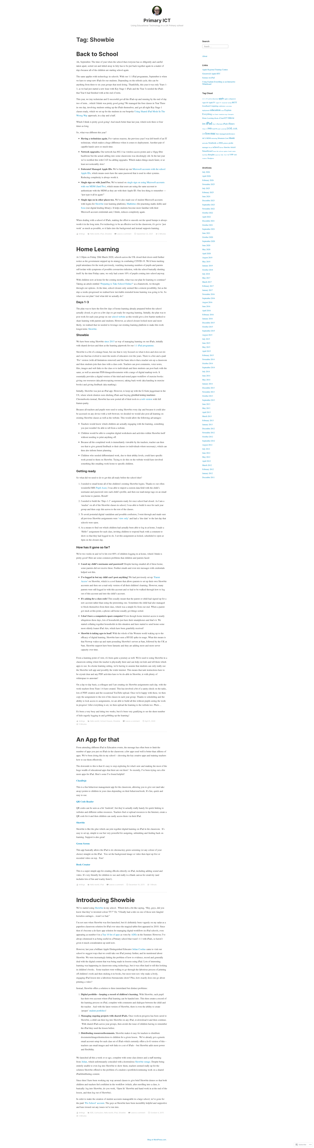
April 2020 (206, 253)
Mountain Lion (223, 138)
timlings (82, 234)
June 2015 (206, 343)
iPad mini (219, 124)
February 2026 (208, 180)
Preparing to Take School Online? (117, 283)
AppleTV (212, 102)
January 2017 (207, 290)
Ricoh (210, 147)
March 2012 (207, 465)
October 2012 (207, 436)
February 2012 (208, 469)
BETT (234, 102)
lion (207, 133)
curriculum (229, 106)
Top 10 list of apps (111, 934)
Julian (84, 1061)
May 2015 (206, 347)
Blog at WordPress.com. (157, 1140)
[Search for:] (215, 46)
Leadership (223, 129)
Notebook (212, 143)
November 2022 (208, 208)
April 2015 (206, 351)
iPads (225, 123)
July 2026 (206, 172)
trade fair (217, 155)
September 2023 (208, 204)
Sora (83, 207)
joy (219, 129)
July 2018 (206, 273)
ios (203, 123)
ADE (91, 1113)
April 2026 (206, 176)
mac (213, 133)
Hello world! (94, 234)
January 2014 (207, 383)
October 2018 (207, 269)
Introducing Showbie (105, 899)
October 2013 (207, 396)
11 (207, 99)
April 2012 (206, 461)
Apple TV (218, 103)
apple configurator (230, 99)
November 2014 (208, 359)
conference (222, 106)
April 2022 (206, 216)
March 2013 (207, 416)
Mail (217, 134)
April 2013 (206, 412)
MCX (204, 138)
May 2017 (206, 278)
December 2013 (208, 387)
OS (217, 143)
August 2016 (207, 302)
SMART (233, 147)
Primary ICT (157, 20)
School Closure (106, 721)
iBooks (216, 118)
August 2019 (207, 257)
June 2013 (206, 404)
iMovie (231, 117)
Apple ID (205, 102)
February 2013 (208, 420)
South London (232, 151)
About (204, 56)
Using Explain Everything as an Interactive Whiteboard (218, 82)
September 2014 (208, 367)
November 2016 (208, 294)
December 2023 (208, 200)
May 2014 (206, 379)
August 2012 (207, 444)
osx (221, 143)
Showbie (99, 203)
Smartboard (207, 151)
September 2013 (208, 400)
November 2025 (208, 184)
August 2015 (207, 335)
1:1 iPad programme (144, 345)
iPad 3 (214, 124)
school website (118, 316)
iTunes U (204, 129)
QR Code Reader (85, 801)
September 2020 (208, 241)
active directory (213, 99)
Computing (214, 106)
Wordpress (210, 158)
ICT (226, 118)
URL (222, 155)
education (215, 110)
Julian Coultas (139, 949)
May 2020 (206, 249)
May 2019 (206, 261)
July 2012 (206, 449)
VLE (225, 155)
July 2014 (206, 371)
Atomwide (224, 103)
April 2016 (206, 310)
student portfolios (97, 1010)
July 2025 (206, 188)
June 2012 (206, 453)
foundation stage (223, 114)
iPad (102, 234)
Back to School (97, 53)
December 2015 (208, 322)
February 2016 (208, 314)
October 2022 (207, 212)
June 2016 (206, 306)
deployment (205, 110)
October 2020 (207, 237)
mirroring (214, 138)
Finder (216, 114)
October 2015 (207, 326)
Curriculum (98, 1113)
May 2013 (206, 408)
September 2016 (208, 298)
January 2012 (207, 473)
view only (123, 518)
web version (146, 399)
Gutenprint (231, 114)
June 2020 (206, 245)
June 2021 (206, 233)
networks (205, 143)
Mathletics (131, 203)
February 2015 (208, 355)
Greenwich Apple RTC (211, 73)
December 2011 (208, 477)
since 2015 (109, 341)
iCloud (221, 118)
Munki (232, 138)
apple (221, 98)
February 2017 (208, 286)
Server (221, 147)
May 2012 (206, 457)
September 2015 (208, 330)
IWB (210, 128)
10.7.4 (203, 99)
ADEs (134, 934)
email (222, 110)
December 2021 (208, 220)
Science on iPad (208, 77)
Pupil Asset (101, 487)
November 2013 (208, 391)
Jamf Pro (215, 129)
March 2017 (207, 282)
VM (228, 155)
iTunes (231, 123)
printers (225, 143)
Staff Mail (205, 155)
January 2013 (207, 424)
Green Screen (83, 843)
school (216, 147)
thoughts (211, 154)
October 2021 (207, 225)
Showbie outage (142, 1061)
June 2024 (206, 196)
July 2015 (206, 339)
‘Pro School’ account (94, 1102)
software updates (223, 151)
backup (229, 103)
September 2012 (208, 440)
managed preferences (227, 134)
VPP (231, 154)
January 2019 (207, 265)
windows (204, 158)
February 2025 (208, 192)
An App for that (97, 739)
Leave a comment (124, 234)
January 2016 (207, 318)
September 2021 (208, 229)
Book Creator (83, 864)
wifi (235, 154)
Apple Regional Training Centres (215, 69)
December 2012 (208, 428)
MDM (208, 138)
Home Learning (97, 249)
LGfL (230, 128)
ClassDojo (81, 780)
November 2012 (208, 432)
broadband (206, 106)
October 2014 (207, 363)
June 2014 (206, 375)
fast (213, 114)
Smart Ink (215, 151)
